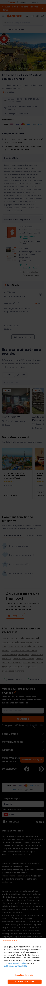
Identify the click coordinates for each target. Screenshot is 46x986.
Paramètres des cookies (24, 975)
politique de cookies (18, 963)
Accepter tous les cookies (24, 981)
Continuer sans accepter (10, 940)
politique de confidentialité (15, 966)
